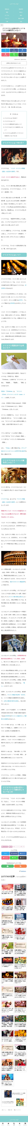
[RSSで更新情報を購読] (20, 866)
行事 (11, 846)
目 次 (12, 114)
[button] (22, 54)
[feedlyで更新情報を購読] (7, 866)
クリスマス (5, 846)
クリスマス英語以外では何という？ (13, 124)
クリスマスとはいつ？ (9, 121)
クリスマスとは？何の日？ (11, 118)
